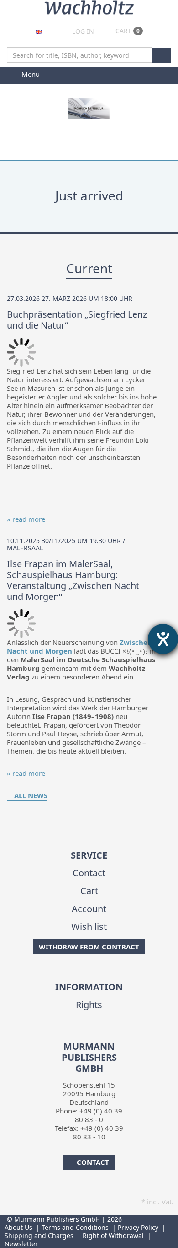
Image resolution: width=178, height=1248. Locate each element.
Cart (127, 30)
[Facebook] (81, 1035)
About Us (18, 1227)
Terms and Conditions (75, 1227)
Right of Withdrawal (113, 1235)
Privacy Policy (138, 1227)
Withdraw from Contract (89, 946)
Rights (89, 1004)
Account (89, 909)
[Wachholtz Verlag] (89, 6)
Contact (89, 873)
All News (29, 795)
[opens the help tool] (163, 639)
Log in (82, 31)
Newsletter (21, 1243)
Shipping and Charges (39, 1235)
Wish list (89, 926)
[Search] (161, 55)
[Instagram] (95, 1035)
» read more (26, 519)
